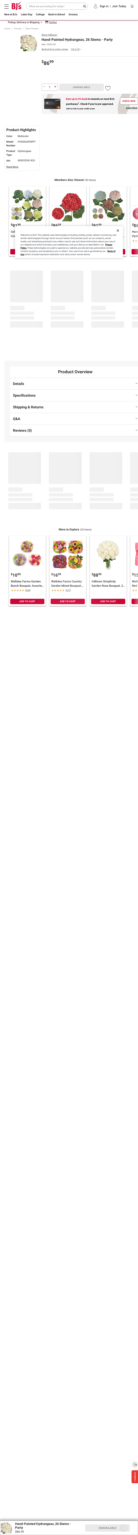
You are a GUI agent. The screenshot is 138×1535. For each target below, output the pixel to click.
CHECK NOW (129, 101)
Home (7, 28)
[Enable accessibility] (135, 1464)
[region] (69, 242)
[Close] (118, 230)
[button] (107, 88)
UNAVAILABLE (81, 87)
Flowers (18, 28)
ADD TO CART (27, 601)
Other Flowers (32, 28)
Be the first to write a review (55, 49)
